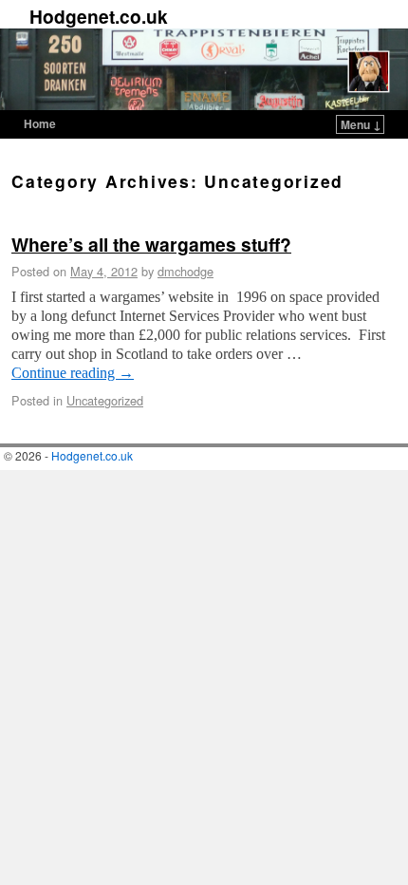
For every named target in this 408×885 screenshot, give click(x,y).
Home (40, 123)
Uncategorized (104, 400)
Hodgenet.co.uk (98, 16)
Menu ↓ (361, 124)
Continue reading (72, 373)
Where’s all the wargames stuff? (151, 244)
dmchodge (185, 271)
